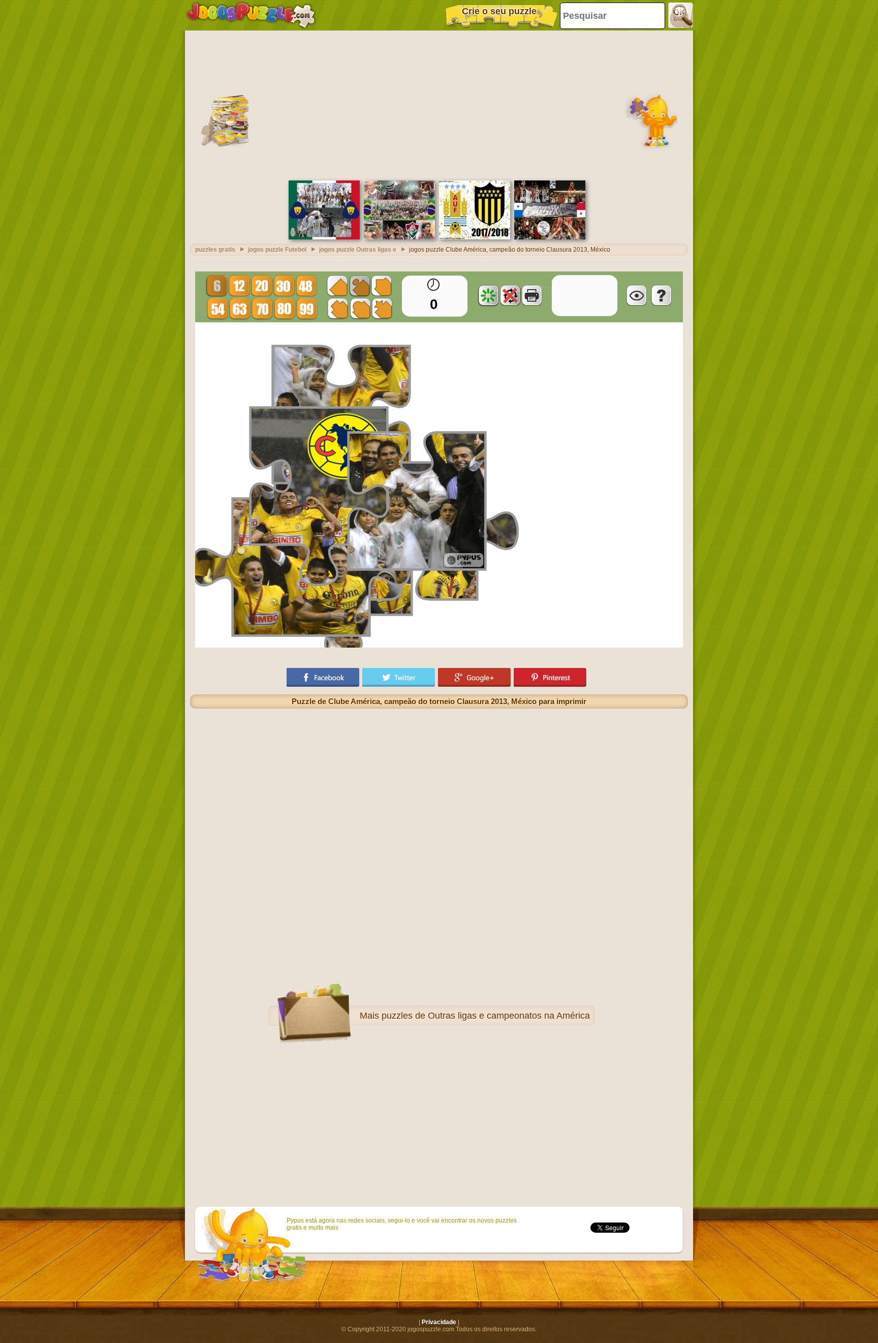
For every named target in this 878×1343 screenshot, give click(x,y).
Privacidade (439, 1322)
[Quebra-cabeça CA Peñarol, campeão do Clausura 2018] (474, 237)
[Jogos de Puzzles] (251, 15)
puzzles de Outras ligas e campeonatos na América (486, 1016)
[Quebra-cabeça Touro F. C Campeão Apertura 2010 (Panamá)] (549, 237)
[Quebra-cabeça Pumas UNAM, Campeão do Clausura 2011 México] (324, 237)
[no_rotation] (510, 295)
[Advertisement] (439, 104)
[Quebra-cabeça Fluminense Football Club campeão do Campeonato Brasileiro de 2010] (399, 237)
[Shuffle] (488, 295)
